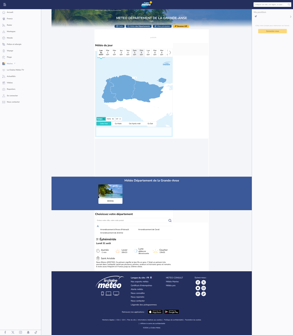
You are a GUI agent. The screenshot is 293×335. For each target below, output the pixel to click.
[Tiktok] (203, 294)
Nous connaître (138, 293)
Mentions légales (108, 320)
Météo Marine (172, 281)
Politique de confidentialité (173, 320)
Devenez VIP (182, 26)
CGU (118, 320)
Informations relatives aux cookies (150, 320)
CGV (123, 320)
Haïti (101, 10)
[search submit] (289, 4)
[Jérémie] (132, 77)
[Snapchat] (198, 288)
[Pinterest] (198, 294)
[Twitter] (203, 282)
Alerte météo (137, 289)
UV (117, 119)
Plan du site (131, 320)
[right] (170, 53)
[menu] (5, 4)
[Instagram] (203, 288)
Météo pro (170, 285)
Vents (109, 119)
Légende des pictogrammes (144, 304)
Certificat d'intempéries (141, 285)
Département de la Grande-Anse (112, 10)
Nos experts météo (139, 281)
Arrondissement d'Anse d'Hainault (114, 229)
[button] (132, 77)
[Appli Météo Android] (171, 312)
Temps (99, 119)
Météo (96, 10)
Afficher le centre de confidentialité (152, 323)
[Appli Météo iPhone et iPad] (155, 312)
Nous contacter (138, 300)
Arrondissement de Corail (149, 229)
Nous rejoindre (137, 297)
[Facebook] (198, 282)
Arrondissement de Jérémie (111, 233)
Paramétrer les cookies (193, 320)
